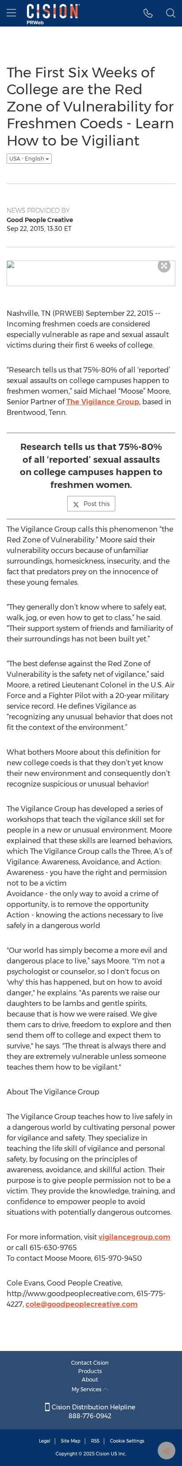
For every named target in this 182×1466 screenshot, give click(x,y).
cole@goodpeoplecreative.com (82, 1304)
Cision (103, 1454)
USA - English (27, 158)
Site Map (70, 1441)
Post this (96, 504)
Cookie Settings (127, 1441)
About (90, 1379)
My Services (87, 1389)
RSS (95, 1441)
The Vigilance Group (102, 402)
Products (90, 1371)
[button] (148, 13)
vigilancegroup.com (135, 1237)
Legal (44, 1441)
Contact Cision (90, 1362)
